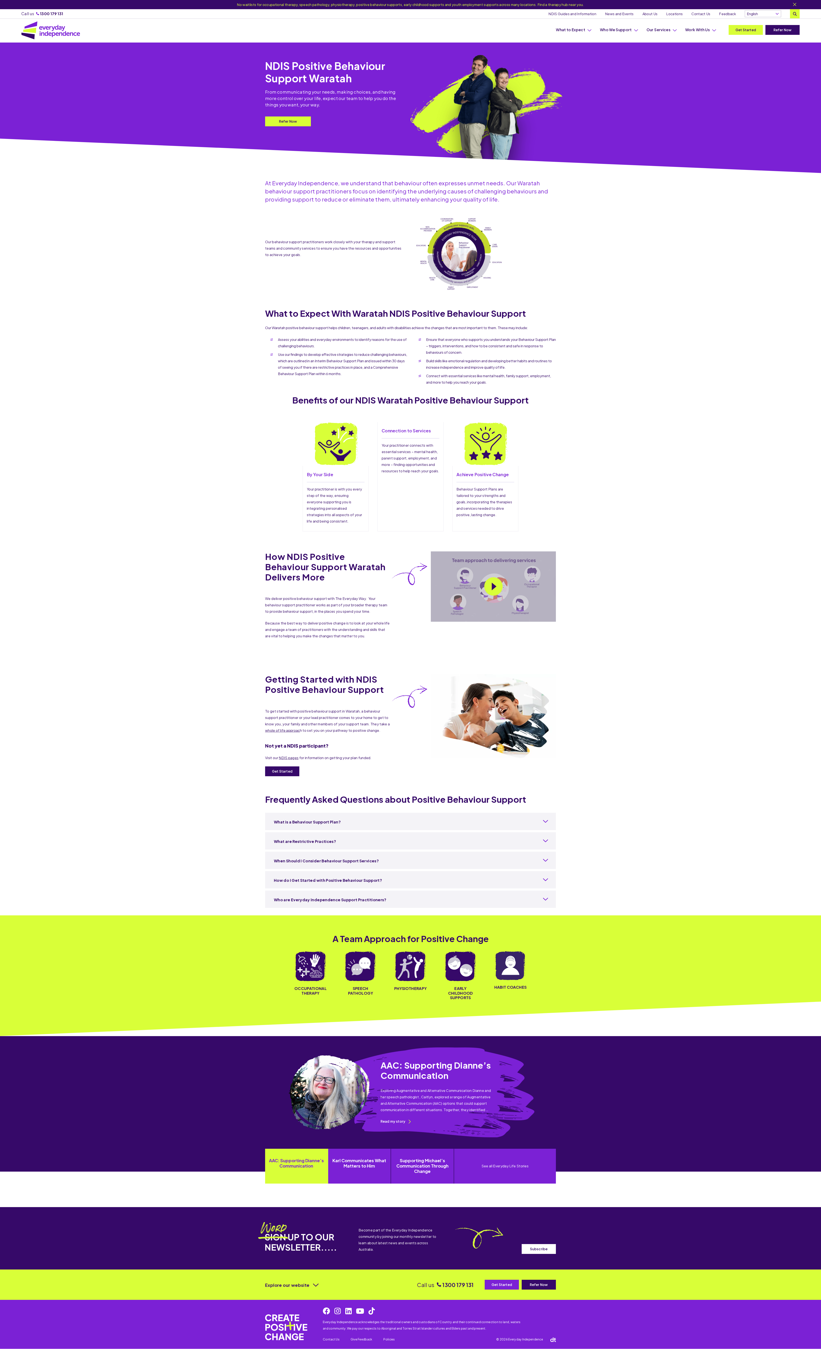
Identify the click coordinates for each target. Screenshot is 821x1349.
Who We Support (616, 29)
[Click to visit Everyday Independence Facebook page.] (326, 1311)
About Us (650, 14)
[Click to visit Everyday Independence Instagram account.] (337, 1311)
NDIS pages (288, 757)
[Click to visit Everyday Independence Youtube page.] (360, 1311)
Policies (389, 1339)
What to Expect (570, 29)
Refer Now (782, 30)
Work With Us (697, 29)
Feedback (727, 14)
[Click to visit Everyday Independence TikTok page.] (371, 1311)
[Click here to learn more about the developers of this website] (553, 1339)
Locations (674, 14)
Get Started (745, 30)
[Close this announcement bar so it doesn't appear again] (794, 5)
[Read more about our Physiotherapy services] (410, 975)
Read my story (393, 1121)
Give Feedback (361, 1339)
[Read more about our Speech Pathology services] (360, 975)
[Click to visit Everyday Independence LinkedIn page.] (348, 1311)
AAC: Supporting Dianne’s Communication (296, 1163)
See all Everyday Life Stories (505, 1166)
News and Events (619, 14)
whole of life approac (282, 730)
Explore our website (287, 1285)
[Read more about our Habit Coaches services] (510, 975)
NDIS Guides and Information (572, 14)
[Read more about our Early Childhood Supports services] (460, 975)
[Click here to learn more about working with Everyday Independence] (286, 1327)
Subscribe (539, 1249)
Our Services (658, 29)
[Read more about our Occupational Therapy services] (311, 975)
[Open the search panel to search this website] (795, 13)
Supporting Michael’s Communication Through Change (422, 1166)
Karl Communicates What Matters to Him (359, 1163)
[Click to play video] (493, 586)
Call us (42, 13)
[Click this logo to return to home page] (50, 30)
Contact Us (700, 14)
